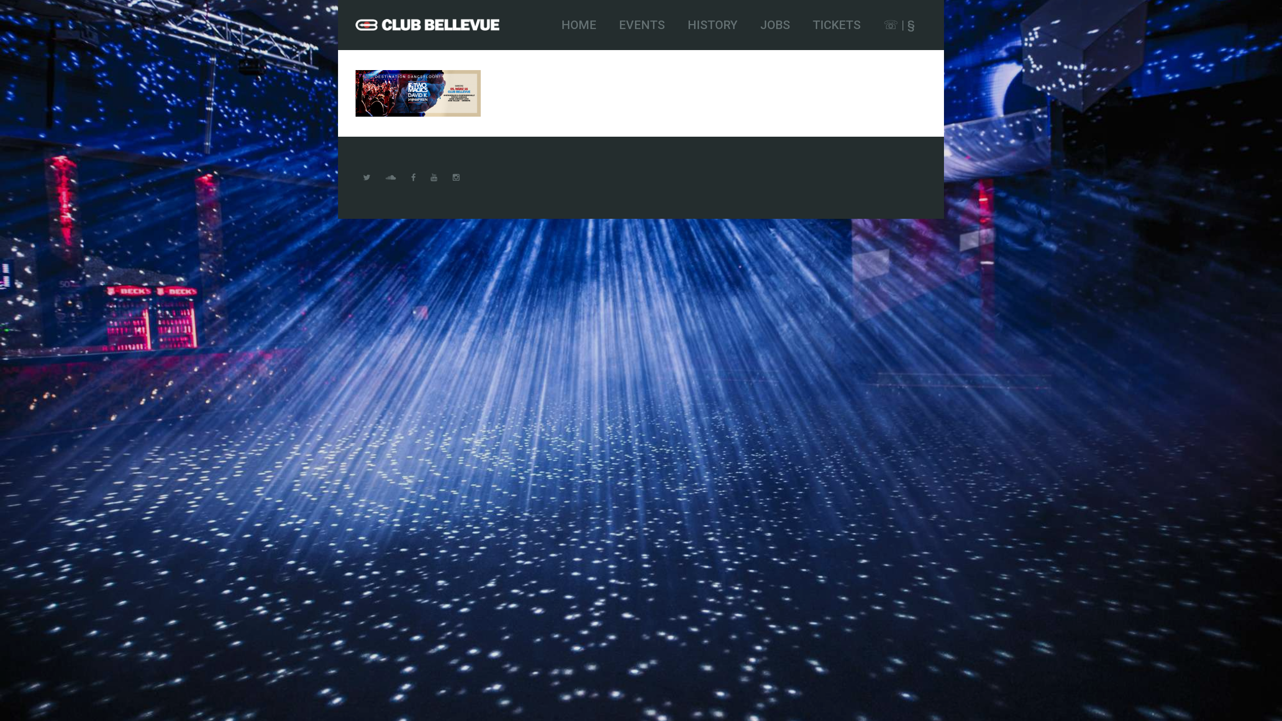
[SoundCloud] (391, 178)
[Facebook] (413, 178)
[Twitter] (367, 178)
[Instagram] (456, 178)
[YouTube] (434, 178)
